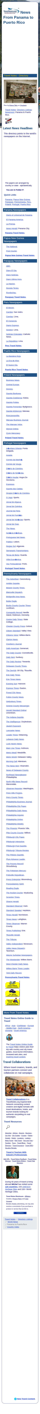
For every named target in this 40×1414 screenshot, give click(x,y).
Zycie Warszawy (13, 433)
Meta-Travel (9, 1140)
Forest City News (13, 693)
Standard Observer (14, 906)
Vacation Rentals (10, 1148)
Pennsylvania (20, 202)
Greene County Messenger (17, 706)
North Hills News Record (16, 782)
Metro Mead (11, 753)
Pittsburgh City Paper (15, 837)
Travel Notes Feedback (19, 1159)
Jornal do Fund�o (14, 515)
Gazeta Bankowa (13, 393)
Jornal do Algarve (13, 502)
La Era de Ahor (12, 361)
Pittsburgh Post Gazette (16, 846)
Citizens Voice (12, 635)
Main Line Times (13, 748)
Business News (12, 380)
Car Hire (8, 1135)
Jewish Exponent (13, 726)
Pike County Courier (14, 833)
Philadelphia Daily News (16, 811)
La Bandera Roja (13, 356)
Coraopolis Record (14, 612)
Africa (7, 1026)
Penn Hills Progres (14, 793)
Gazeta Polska (12, 402)
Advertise (8, 1133)
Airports (21, 1133)
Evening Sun (11, 684)
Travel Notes (10, 75)
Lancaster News (13, 730)
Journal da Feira (13, 511)
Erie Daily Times (13, 675)
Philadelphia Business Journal (19, 802)
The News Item (12, 766)
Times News (11, 919)
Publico (9, 542)
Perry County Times (14, 797)
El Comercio (11, 321)
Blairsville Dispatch (14, 592)
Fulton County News (14, 697)
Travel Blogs (21, 1143)
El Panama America (14, 220)
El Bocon (10, 308)
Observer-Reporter (14, 788)
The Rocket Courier (14, 893)
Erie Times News (13, 679)
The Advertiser (12, 579)
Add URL (6, 1159)
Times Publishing (13, 931)
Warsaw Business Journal (17, 420)
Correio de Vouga (13, 464)
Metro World (11, 757)
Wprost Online (12, 429)
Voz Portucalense (13, 564)
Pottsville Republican (15, 875)
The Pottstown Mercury (16, 871)
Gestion (9, 330)
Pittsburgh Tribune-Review (17, 850)
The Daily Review (13, 662)
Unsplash (23, 105)
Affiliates (27, 1196)
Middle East (11, 1028)
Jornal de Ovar (12, 524)
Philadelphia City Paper (16, 806)
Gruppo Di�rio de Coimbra (17, 493)
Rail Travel (18, 1140)
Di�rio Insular (12, 477)
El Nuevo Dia (11, 365)
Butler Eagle (11, 601)
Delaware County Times (16, 666)
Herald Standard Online (16, 710)
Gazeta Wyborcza (13, 411)
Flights (30, 1135)
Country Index (13, 1227)
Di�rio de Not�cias (15, 473)
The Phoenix (11, 828)
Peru (29, 202)
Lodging (28, 1138)
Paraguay (9, 202)
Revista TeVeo (12, 288)
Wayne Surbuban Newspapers (19, 955)
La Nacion (10, 284)
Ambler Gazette (13, 583)
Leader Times (12, 735)
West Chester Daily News (17, 964)
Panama (8, 199)
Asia (13, 1026)
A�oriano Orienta (14, 448)
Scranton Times (13, 897)
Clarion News (12, 639)
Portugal (15, 204)
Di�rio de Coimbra (14, 469)
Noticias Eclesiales (14, 334)
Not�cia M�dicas (14, 533)
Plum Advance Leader (15, 859)
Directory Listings (24, 110)
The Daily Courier (13, 653)
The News (10, 528)
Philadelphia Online (14, 819)
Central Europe (12, 385)
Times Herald (11, 915)
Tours (14, 1143)
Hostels (7, 1138)
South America (20, 1031)
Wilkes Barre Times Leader (17, 968)
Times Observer (13, 924)
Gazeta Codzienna (14, 398)
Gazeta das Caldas (14, 489)
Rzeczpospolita (12, 416)
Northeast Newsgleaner (16, 775)
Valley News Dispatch (15, 948)
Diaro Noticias (12, 275)
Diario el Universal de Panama (19, 215)
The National (11, 247)
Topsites (8, 1143)
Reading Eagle (12, 888)
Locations (20, 1138)
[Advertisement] (20, 51)
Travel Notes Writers (19, 1161)
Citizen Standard (13, 631)
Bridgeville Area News (15, 597)
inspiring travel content (15, 1057)
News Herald (11, 228)
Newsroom (9, 112)
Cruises (23, 1135)
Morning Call (11, 761)
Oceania (8, 1031)
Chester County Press (15, 626)
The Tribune (11, 939)
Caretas (9, 317)
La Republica (11, 341)
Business (28, 1133)
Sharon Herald (12, 902)
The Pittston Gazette (15, 855)
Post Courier (11, 251)
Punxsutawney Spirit (15, 884)
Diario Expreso (12, 325)
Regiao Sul (11, 546)
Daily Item (10, 657)
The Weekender (13, 960)
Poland (8, 204)
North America (24, 1028)
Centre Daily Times (14, 619)
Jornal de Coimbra (14, 506)
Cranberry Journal (14, 644)
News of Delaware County (17, 770)
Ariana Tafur (13, 105)
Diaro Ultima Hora (13, 279)
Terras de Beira (12, 555)
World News (13, 1222)
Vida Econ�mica (13, 559)
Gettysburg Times (13, 701)
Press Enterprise (13, 879)
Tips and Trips (28, 1140)
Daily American (12, 648)
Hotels (14, 1138)
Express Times (12, 688)
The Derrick (11, 670)
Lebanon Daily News (15, 739)
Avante (9, 455)
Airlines (15, 1133)
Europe (31, 1026)
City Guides (16, 1135)
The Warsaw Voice (14, 424)
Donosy (9, 389)
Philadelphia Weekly (14, 824)
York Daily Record (13, 973)
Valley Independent (14, 944)
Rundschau (11, 293)
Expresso (10, 484)
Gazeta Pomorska (14, 407)
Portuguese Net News (15, 537)
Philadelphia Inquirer (15, 815)
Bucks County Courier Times (18, 606)
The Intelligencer (13, 722)
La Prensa (10, 224)
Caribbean (21, 1026)
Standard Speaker (14, 910)
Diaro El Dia (11, 271)
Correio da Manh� (14, 460)
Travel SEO (29, 1145)
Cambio (9, 312)
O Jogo (9, 498)
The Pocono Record (14, 864)
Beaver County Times (15, 588)
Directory (23, 75)
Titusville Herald (13, 935)
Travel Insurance (18, 1145)
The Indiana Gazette (15, 717)
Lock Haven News (14, 744)
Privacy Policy (17, 1199)
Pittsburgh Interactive (15, 842)
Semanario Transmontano (17, 551)
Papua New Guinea (21, 199)
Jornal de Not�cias (14, 520)
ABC (8, 266)
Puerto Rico (25, 204)
